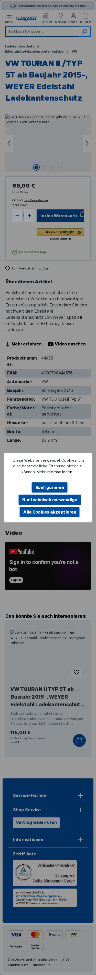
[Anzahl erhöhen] (29, 215)
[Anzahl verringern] (17, 215)
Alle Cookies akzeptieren (49, 512)
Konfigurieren (49, 488)
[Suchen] (85, 31)
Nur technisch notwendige (49, 500)
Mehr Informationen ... (55, 472)
